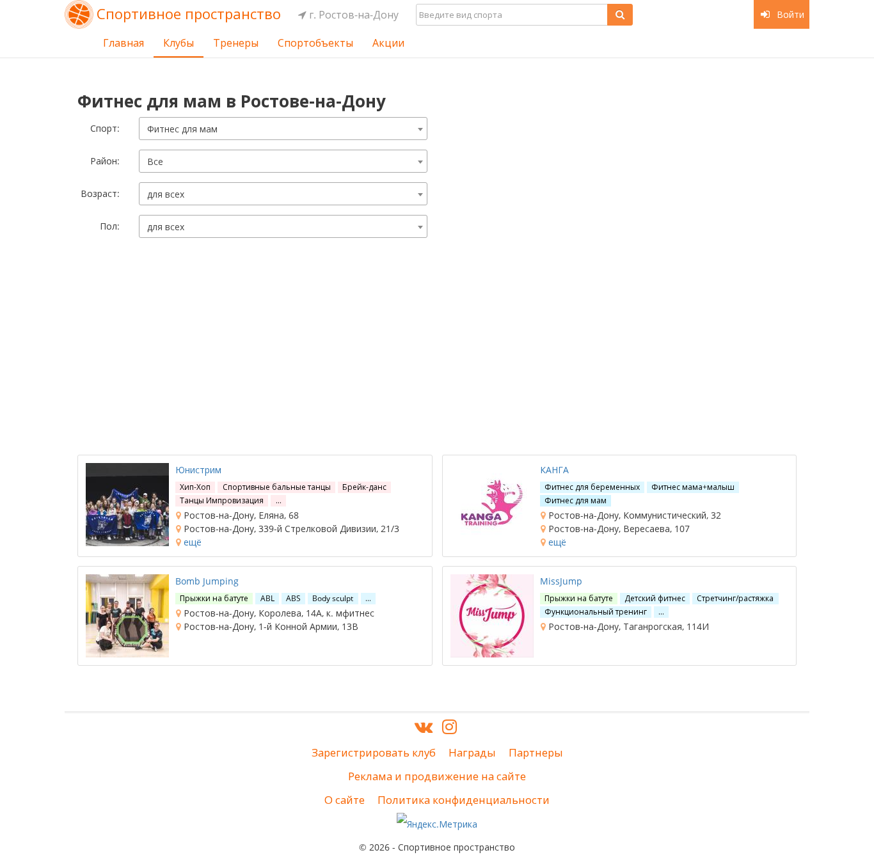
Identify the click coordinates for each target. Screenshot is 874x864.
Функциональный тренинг (595, 611)
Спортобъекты (315, 43)
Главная (123, 43)
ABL (267, 598)
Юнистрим (198, 470)
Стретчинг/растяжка (735, 598)
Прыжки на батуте (214, 598)
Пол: (110, 226)
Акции (388, 43)
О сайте (344, 799)
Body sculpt (332, 598)
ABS (293, 598)
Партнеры (536, 752)
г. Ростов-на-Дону (352, 15)
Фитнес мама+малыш (693, 487)
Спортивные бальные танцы (277, 487)
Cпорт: (105, 128)
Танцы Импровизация (222, 500)
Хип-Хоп (195, 487)
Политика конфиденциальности (463, 799)
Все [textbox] (155, 161)
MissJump (561, 581)
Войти (789, 14)
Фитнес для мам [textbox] (182, 129)
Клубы (178, 43)
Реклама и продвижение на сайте (437, 776)
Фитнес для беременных (592, 487)
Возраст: (100, 193)
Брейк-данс (364, 487)
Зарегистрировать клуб (374, 752)
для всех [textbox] (165, 194)
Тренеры (235, 43)
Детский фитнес (654, 598)
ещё (191, 542)
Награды (472, 752)
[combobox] (283, 128)
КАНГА (554, 470)
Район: (105, 161)
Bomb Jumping (207, 581)
